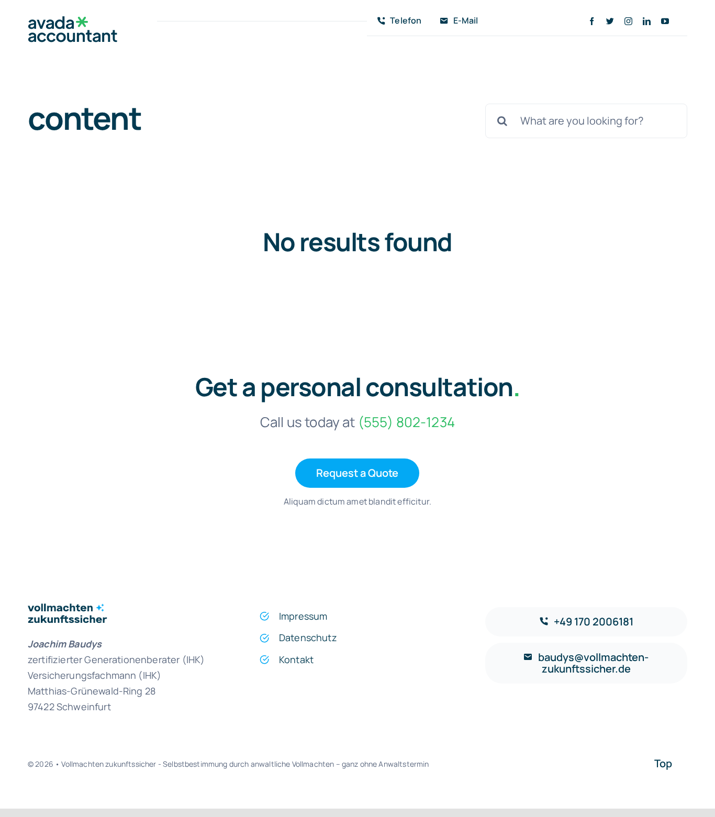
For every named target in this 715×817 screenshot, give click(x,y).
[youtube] (665, 21)
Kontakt (296, 659)
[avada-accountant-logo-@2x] (73, 21)
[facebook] (592, 21)
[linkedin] (647, 21)
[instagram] (628, 21)
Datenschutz (308, 637)
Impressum (303, 616)
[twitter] (610, 21)
